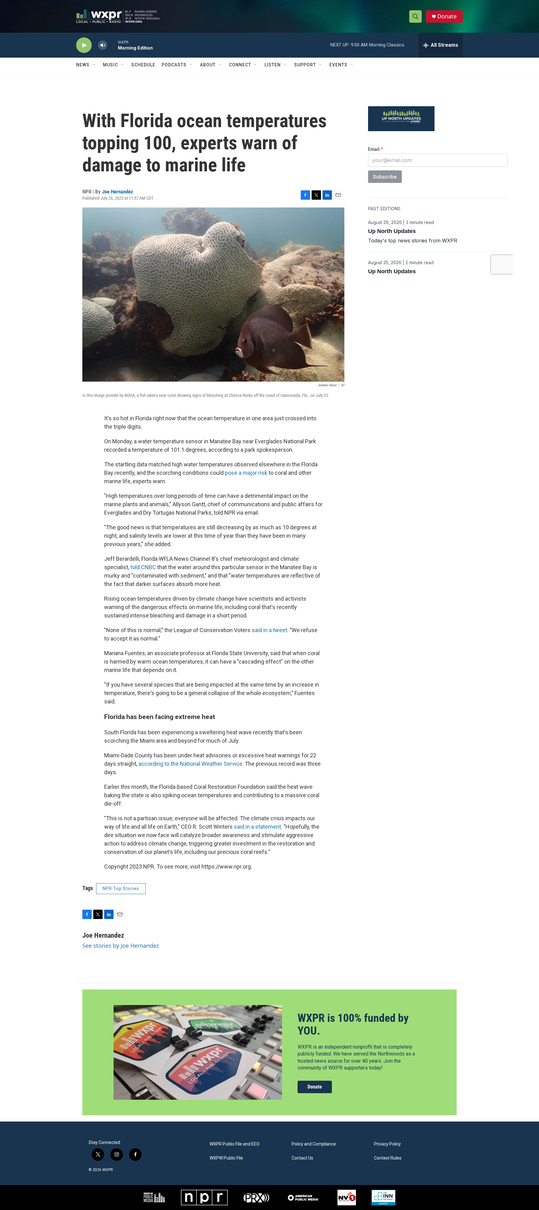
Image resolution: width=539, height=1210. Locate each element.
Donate (447, 16)
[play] (84, 45)
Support (305, 64)
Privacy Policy (387, 1144)
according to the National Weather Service (190, 763)
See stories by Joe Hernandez (120, 945)
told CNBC (143, 567)
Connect (240, 64)
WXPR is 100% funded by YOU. (353, 1024)
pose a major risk (246, 472)
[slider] (113, 45)
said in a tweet (269, 630)
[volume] (102, 45)
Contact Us (302, 1158)
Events (338, 64)
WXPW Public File (226, 1158)
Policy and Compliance (314, 1144)
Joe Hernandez (117, 191)
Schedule (143, 64)
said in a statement (257, 826)
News (83, 64)
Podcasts (174, 64)
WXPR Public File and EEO (235, 1144)
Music (110, 64)
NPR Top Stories (121, 888)
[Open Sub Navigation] (94, 64)
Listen (273, 64)
